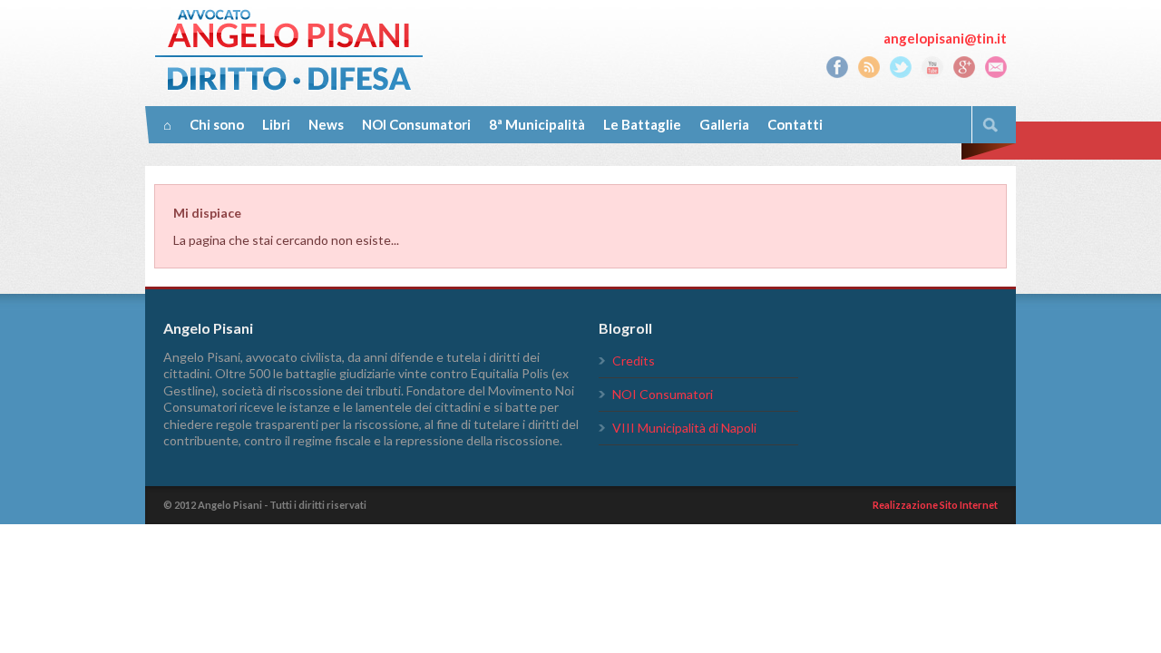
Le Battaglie (642, 124)
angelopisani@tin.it (945, 38)
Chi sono (217, 124)
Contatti (795, 124)
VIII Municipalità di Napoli (684, 427)
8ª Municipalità (537, 124)
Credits (633, 360)
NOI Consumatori (416, 124)
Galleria (724, 124)
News (326, 124)
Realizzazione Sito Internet (935, 505)
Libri (276, 124)
